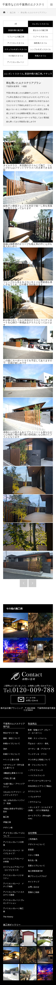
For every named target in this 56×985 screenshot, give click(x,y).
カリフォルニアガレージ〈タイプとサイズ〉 (13, 868)
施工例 (6, 816)
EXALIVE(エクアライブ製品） (40, 786)
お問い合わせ (33, 887)
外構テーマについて (11, 754)
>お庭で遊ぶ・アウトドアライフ (14, 785)
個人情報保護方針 (35, 871)
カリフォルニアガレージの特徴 (13, 860)
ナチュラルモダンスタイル (16, 49)
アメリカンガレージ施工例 (13, 910)
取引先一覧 (32, 860)
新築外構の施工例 (15, 30)
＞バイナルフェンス (36, 775)
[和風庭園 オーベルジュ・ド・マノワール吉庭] (40, 650)
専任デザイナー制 (10, 733)
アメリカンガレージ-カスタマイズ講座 (13, 893)
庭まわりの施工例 (40, 30)
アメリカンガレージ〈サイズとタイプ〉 (13, 852)
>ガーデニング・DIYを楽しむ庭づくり (13, 766)
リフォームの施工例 (15, 36)
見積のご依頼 (33, 892)
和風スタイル (40, 55)
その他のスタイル (15, 55)
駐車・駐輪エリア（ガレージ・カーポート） (39, 731)
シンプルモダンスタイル (40, 49)
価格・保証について (11, 738)
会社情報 (32, 832)
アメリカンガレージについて (14, 834)
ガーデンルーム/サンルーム (39, 780)
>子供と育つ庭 (9, 778)
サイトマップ (33, 881)
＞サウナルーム (34, 802)
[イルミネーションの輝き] (15, 650)
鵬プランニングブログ (37, 876)
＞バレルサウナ (34, 796)
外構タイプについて (11, 743)
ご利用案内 (32, 839)
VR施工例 (7, 822)
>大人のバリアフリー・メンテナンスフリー (14, 793)
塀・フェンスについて (37, 764)
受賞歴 (31, 849)
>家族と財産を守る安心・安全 (14, 810)
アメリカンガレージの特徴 (13, 843)
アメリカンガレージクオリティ (13, 877)
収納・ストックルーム (37, 738)
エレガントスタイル (40, 24)
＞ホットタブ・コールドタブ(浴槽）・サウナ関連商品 (40, 808)
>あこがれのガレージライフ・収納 (14, 801)
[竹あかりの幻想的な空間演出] (40, 625)
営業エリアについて (36, 865)
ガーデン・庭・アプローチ (39, 748)
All (16, 24)
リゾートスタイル (40, 36)
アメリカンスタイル (15, 43)
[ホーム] (4, 11)
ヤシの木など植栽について (39, 759)
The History (8, 916)
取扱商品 (32, 723)
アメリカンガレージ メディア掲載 (13, 885)
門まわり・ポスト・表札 (38, 743)
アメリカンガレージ (15, 62)
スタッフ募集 (33, 855)
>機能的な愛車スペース (13, 773)
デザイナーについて (36, 844)
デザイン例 (7, 827)
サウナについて (34, 791)
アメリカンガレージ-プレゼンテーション (13, 901)
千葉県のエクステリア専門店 (14, 725)
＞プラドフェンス (35, 770)
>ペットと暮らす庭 (11, 759)
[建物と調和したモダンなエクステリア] (15, 625)
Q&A (5, 748)
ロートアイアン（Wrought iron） (39, 817)
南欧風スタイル (40, 43)
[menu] (51, 4)
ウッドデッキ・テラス (37, 754)
